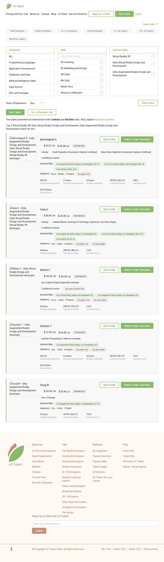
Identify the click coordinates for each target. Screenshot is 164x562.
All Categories (100, 450)
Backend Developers (73, 461)
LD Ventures (99, 472)
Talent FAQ (129, 456)
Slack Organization (42, 456)
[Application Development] (30, 69)
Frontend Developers (73, 456)
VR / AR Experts (146, 31)
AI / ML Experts (120, 31)
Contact (45, 14)
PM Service (68, 512)
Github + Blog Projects (134, 466)
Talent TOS (134, 549)
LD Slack (62, 14)
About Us (34, 14)
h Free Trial (79, 146)
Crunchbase (38, 461)
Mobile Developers (43, 31)
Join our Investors (78, 14)
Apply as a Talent (101, 14)
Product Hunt (39, 477)
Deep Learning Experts (74, 486)
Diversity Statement (42, 482)
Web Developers (17, 31)
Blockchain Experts (17, 39)
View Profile (109, 139)
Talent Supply (100, 466)
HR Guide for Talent (133, 461)
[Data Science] (30, 87)
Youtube (36, 472)
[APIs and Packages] (30, 93)
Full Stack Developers (73, 450)
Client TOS (119, 549)
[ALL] (30, 56)
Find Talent (124, 14)
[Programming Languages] (30, 62)
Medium (36, 466)
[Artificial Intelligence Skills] (30, 81)
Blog (53, 14)
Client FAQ (128, 450)
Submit (39, 530)
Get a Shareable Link (42, 112)
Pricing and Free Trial (17, 14)
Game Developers (94, 31)
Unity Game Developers (74, 501)
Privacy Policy (151, 549)
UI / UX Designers (69, 31)
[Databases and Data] (30, 75)
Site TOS (106, 549)
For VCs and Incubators (44, 450)
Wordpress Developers (74, 507)
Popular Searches (102, 456)
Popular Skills (100, 461)
